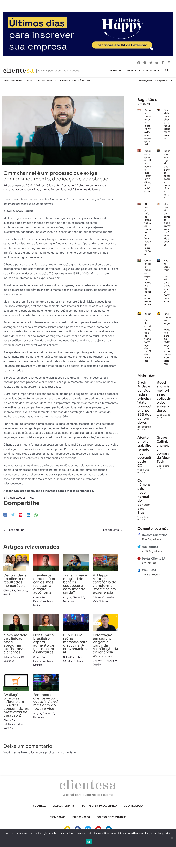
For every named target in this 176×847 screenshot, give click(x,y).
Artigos (40, 185)
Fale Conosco (81, 817)
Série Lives (84, 80)
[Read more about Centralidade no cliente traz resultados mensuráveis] (16, 562)
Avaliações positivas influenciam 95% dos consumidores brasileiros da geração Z (16, 705)
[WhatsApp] (36, 515)
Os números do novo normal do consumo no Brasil (144, 497)
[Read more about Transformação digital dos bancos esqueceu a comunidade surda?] (76, 562)
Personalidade (13, 80)
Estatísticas (39, 601)
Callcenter (133, 70)
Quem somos (57, 817)
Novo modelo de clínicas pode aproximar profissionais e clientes (15, 643)
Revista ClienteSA (154, 535)
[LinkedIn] (28, 515)
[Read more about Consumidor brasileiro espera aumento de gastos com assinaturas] (46, 622)
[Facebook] (5, 515)
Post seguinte (111, 529)
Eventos (52, 80)
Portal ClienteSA (153, 558)
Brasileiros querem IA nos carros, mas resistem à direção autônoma (45, 584)
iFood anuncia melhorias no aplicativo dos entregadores (164, 396)
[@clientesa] (139, 546)
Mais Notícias (100, 601)
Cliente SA (53, 185)
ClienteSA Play (67, 80)
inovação (48, 189)
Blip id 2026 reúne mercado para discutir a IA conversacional (75, 643)
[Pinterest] (20, 515)
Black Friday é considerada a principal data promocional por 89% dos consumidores (144, 402)
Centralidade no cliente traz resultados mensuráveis (16, 580)
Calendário (69, 657)
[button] (167, 70)
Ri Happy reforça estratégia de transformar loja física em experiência (104, 584)
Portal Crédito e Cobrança (99, 805)
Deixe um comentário (90, 185)
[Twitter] (13, 515)
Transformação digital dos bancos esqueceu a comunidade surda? (75, 584)
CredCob (151, 70)
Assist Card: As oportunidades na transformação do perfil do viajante (147, 337)
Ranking (29, 80)
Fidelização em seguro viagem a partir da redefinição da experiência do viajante (105, 645)
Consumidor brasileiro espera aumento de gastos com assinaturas (44, 643)
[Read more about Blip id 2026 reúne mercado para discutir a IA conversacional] (76, 622)
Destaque (68, 185)
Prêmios (40, 80)
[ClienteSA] (139, 570)
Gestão (7, 594)
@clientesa (150, 547)
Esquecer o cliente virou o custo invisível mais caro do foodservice (45, 702)
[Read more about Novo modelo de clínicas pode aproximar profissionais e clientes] (16, 622)
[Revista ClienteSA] (139, 534)
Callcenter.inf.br (64, 805)
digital (36, 189)
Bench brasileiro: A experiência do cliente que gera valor (147, 127)
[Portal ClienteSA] (139, 558)
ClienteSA (115, 70)
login (34, 752)
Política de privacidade (111, 817)
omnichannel (64, 189)
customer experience (17, 189)
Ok (88, 841)
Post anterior (14, 529)
